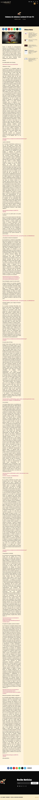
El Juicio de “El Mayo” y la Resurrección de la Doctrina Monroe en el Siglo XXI (33, 59)
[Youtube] (31, 2)
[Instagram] (37, 2)
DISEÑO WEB (36, 797)
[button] (34, 3)
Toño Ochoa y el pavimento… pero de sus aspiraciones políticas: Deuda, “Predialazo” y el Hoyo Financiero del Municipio (33, 34)
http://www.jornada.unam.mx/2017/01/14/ (10, 64)
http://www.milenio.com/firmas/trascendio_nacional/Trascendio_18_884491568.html (18, 235)
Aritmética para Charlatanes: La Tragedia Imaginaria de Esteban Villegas (33, 51)
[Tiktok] (33, 2)
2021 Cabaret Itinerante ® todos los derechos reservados (12, 797)
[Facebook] (29, 2)
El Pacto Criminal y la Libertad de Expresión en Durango (33, 46)
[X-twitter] (35, 2)
